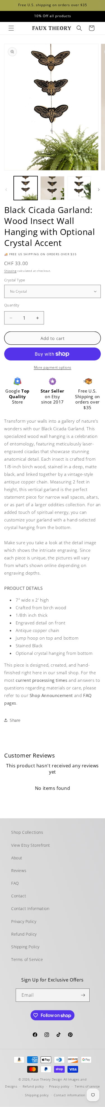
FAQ (15, 883)
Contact (18, 895)
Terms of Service (27, 959)
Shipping (10, 271)
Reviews (18, 870)
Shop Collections (27, 832)
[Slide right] (99, 189)
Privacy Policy (23, 921)
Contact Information (30, 908)
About (16, 857)
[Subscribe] (83, 995)
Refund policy (33, 1086)
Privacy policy (59, 1086)
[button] (11, 28)
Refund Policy (24, 934)
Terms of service (87, 1086)
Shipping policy (37, 1095)
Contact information (69, 1095)
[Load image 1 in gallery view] (26, 188)
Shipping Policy (25, 946)
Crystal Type (14, 280)
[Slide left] (6, 189)
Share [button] (15, 720)
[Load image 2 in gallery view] (52, 188)
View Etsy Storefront (30, 845)
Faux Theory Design (46, 1079)
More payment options (52, 367)
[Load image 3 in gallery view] (79, 188)
